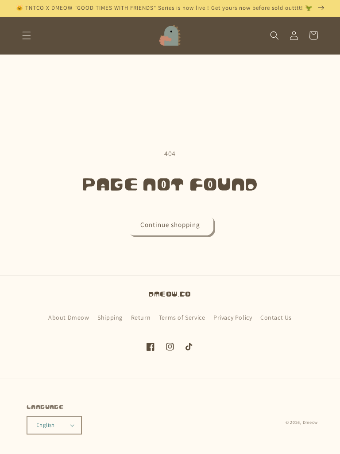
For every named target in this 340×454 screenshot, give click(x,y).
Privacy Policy (232, 317)
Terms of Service (182, 317)
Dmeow (310, 422)
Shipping (110, 317)
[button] (26, 35)
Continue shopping (170, 224)
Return (141, 317)
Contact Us (276, 317)
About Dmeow (68, 317)
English (45, 425)
